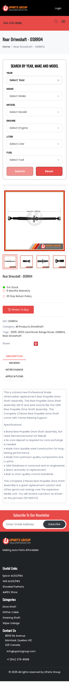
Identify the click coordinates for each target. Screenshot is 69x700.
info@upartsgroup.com (21, 651)
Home (6, 47)
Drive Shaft (9, 606)
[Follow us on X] (21, 343)
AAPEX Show (10, 592)
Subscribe (54, 524)
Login (58, 8)
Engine (11, 121)
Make (10, 89)
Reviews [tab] (14, 363)
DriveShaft (37, 326)
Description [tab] (14, 356)
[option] (10, 262)
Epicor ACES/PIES (13, 575)
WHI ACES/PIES (11, 581)
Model (11, 105)
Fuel (9, 152)
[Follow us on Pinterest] (36, 343)
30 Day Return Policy (19, 296)
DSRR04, (60, 332)
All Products (23, 326)
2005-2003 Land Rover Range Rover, (33, 332)
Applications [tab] (14, 376)
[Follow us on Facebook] (14, 343)
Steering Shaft (11, 617)
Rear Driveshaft (12, 336)
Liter (10, 136)
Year (10, 73)
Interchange (14, 369)
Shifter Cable (11, 612)
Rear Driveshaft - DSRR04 (17, 276)
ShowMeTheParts (13, 586)
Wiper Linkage (11, 623)
